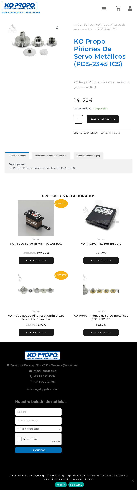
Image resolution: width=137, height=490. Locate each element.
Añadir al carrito (103, 119)
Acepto (61, 484)
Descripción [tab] (17, 155)
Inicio (77, 24)
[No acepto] (132, 480)
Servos (88, 24)
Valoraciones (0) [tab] (88, 155)
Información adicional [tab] (51, 155)
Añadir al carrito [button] (36, 260)
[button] (104, 8)
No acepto (76, 484)
